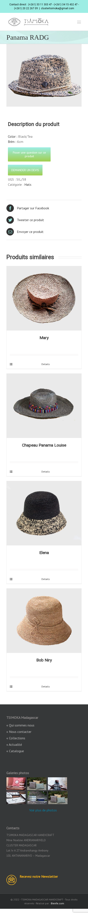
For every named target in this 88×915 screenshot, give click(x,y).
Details (45, 364)
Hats (27, 184)
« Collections (15, 738)
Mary (44, 337)
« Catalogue (15, 751)
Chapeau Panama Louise (44, 445)
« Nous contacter (18, 731)
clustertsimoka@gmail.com (57, 8)
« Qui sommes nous (20, 725)
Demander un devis (25, 170)
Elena (44, 552)
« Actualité (14, 744)
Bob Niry (44, 660)
